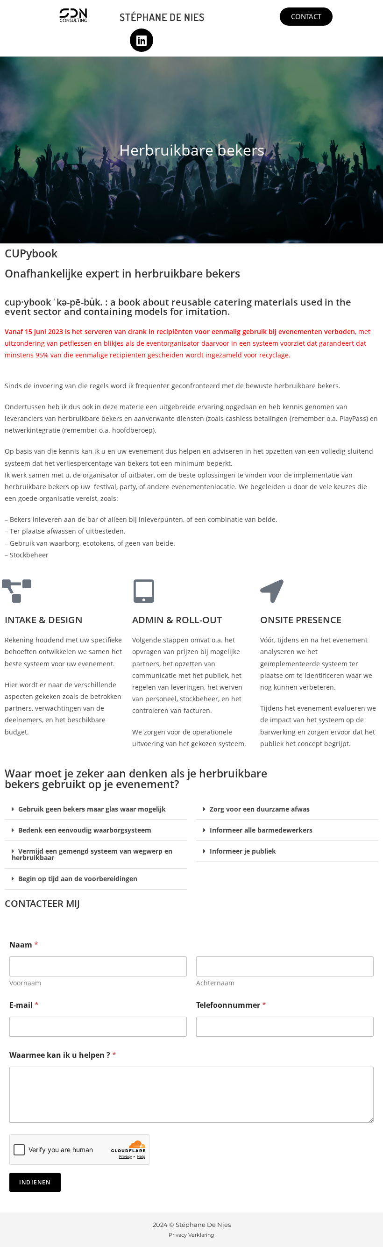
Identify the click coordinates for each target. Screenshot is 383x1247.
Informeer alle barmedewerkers (261, 830)
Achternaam (215, 983)
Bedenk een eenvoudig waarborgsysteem (84, 830)
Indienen (35, 1182)
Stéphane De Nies (162, 16)
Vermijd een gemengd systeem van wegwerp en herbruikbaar (92, 854)
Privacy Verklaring (191, 1235)
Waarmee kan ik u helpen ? (62, 1055)
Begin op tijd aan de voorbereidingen (77, 878)
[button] (96, 809)
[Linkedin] (141, 40)
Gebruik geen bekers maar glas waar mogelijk (92, 809)
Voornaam (25, 983)
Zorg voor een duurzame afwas (260, 809)
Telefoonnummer (231, 1005)
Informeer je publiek (243, 851)
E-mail (24, 1005)
